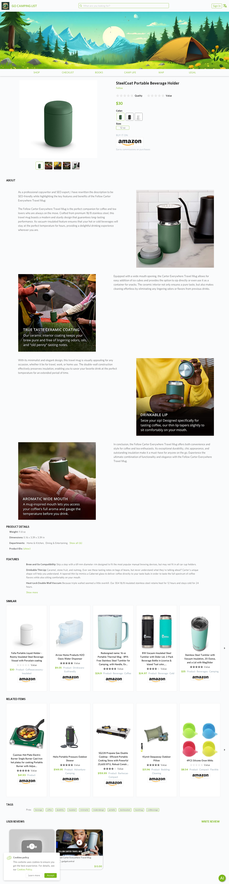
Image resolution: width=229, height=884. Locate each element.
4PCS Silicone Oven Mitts (200, 760)
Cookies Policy (24, 869)
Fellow (119, 88)
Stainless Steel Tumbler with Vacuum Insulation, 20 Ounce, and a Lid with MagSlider (200, 658)
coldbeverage (153, 810)
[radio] (117, 95)
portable (112, 810)
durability (60, 810)
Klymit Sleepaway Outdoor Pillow (157, 758)
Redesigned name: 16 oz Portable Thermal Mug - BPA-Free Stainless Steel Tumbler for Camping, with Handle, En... (113, 658)
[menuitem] (216, 6)
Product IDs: (20, 548)
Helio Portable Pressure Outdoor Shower (70, 758)
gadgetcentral (68, 861)
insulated (72, 810)
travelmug (139, 810)
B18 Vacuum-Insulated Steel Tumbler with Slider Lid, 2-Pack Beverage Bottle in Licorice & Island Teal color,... (156, 658)
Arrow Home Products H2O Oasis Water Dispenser (69, 656)
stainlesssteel (125, 810)
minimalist (84, 810)
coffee (49, 810)
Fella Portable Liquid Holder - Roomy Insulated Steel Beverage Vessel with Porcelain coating (26, 656)
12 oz (122, 127)
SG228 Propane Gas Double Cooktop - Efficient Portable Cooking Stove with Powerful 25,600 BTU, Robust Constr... (113, 758)
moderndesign (98, 810)
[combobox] (124, 5)
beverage (38, 810)
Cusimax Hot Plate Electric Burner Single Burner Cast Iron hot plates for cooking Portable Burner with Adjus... (27, 760)
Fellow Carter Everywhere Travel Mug (74, 857)
